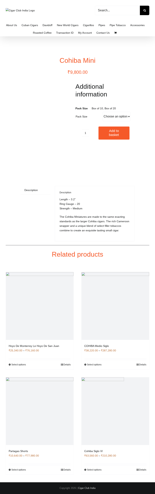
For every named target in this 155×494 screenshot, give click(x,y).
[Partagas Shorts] (40, 411)
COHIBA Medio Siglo (96, 345)
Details (67, 364)
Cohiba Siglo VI (93, 451)
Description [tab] (31, 190)
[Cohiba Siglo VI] (115, 411)
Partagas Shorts (18, 451)
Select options (18, 364)
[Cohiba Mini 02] (48, 127)
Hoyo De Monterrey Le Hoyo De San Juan (34, 345)
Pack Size (81, 116)
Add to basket (114, 133)
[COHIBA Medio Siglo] (115, 306)
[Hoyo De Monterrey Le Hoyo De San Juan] (40, 306)
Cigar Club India (86, 488)
